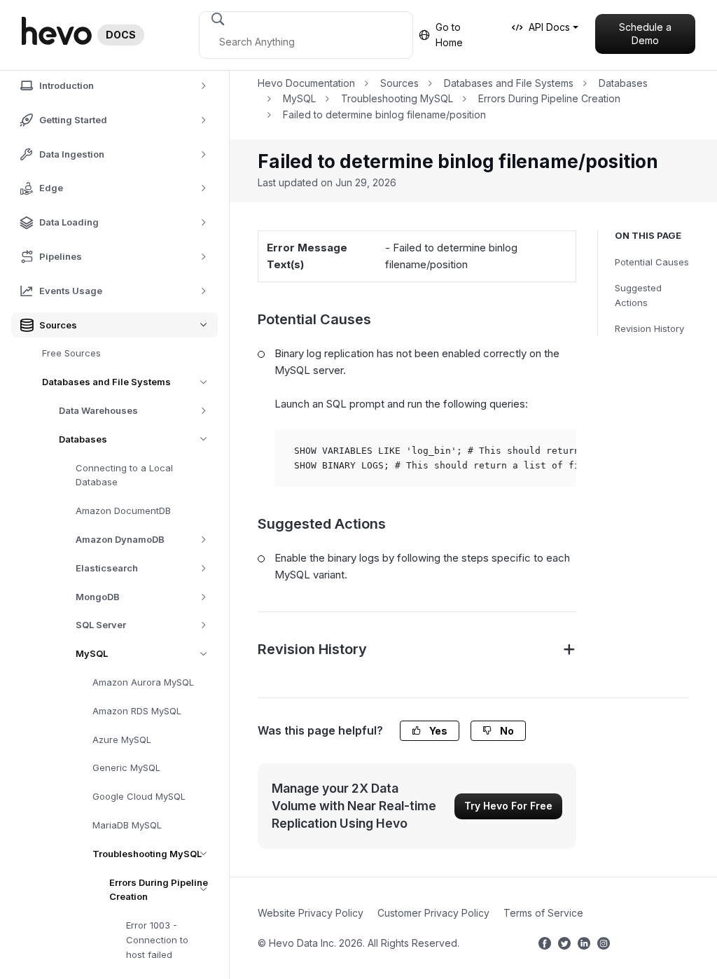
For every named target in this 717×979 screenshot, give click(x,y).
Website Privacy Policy (310, 913)
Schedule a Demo (645, 34)
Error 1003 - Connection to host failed (157, 939)
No (506, 731)
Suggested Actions (638, 295)
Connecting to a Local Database (124, 475)
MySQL (92, 653)
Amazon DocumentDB (123, 510)
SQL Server (101, 624)
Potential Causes (652, 262)
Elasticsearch (107, 568)
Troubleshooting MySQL (147, 853)
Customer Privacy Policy (433, 913)
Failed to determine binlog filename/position (384, 114)
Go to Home (449, 34)
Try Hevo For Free (508, 806)
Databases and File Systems (106, 381)
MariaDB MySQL (127, 825)
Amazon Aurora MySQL (143, 682)
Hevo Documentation (306, 83)
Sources (399, 83)
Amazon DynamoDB (120, 539)
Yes (437, 731)
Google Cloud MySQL (139, 796)
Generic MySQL (126, 767)
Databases (83, 439)
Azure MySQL (121, 739)
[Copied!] (557, 448)
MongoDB (98, 596)
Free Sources (71, 353)
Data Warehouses (98, 410)
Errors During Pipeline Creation (158, 890)
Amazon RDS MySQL (136, 710)
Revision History (649, 328)
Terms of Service (543, 913)
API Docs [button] (549, 27)
